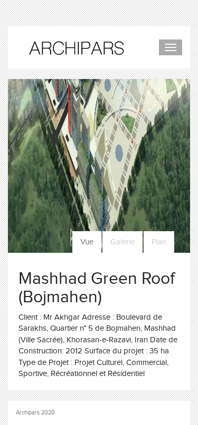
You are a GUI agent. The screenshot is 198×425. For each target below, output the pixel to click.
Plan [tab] (159, 242)
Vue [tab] (86, 242)
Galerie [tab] (122, 242)
